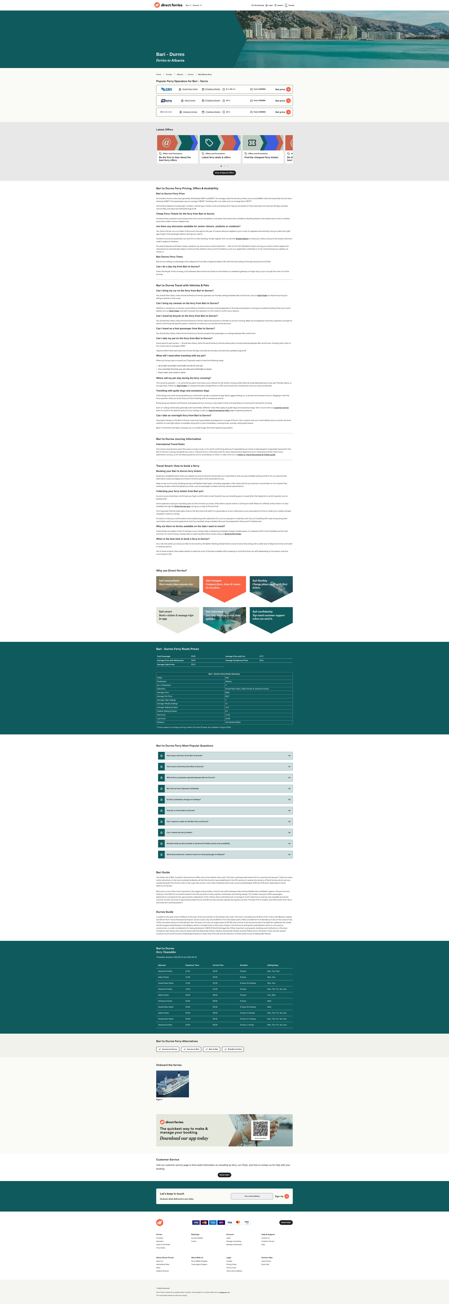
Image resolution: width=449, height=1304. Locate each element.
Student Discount (162, 1271)
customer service (281, 408)
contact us (222, 1292)
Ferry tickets (160, 1248)
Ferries (193, 1241)
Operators (159, 1241)
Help (263, 1244)
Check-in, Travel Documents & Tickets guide (256, 455)
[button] (225, 756)
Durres (190, 75)
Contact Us (265, 1238)
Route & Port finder (233, 534)
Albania (180, 75)
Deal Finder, (174, 311)
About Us (159, 1261)
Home (158, 75)
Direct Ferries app (182, 506)
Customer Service (267, 1241)
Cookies (229, 1261)
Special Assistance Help (219, 411)
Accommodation (197, 1238)
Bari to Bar (213, 1049)
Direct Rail (265, 1264)
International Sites (162, 1264)
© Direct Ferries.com (163, 1288)
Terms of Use (231, 1268)
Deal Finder (262, 296)
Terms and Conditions (234, 1271)
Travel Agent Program (199, 1264)
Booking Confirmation (234, 1244)
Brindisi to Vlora (235, 1049)
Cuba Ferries (266, 1261)
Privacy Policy (231, 1264)
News (158, 1268)
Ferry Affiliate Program (199, 1261)
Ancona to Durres (169, 1049)
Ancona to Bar (193, 1049)
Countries (159, 1238)
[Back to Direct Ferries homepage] (168, 5)
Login (228, 1238)
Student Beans (242, 239)
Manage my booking (233, 1241)
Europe (169, 75)
